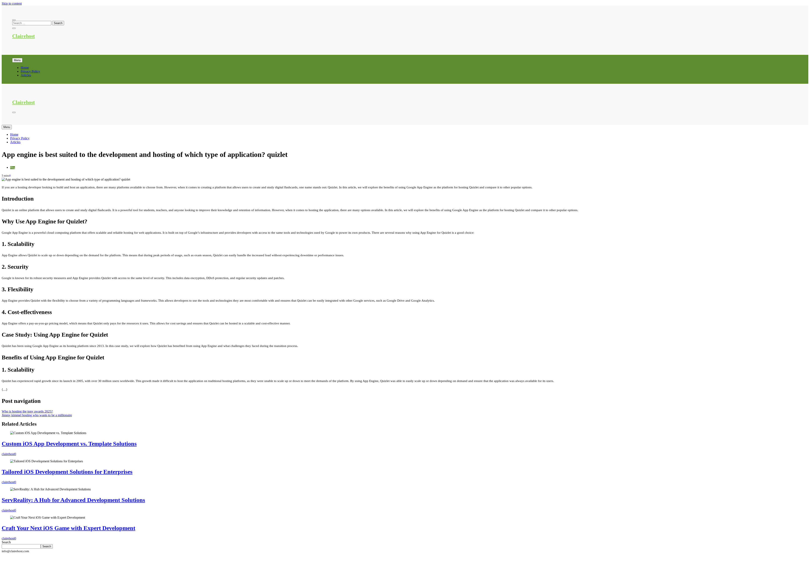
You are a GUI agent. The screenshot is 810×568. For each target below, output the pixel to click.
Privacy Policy (30, 71)
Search (6, 542)
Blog (12, 167)
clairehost (8, 454)
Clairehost (23, 36)
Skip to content (12, 3)
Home (25, 67)
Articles (26, 75)
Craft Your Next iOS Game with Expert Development (68, 528)
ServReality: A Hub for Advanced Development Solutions (73, 500)
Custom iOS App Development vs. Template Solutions (69, 443)
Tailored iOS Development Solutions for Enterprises (67, 471)
